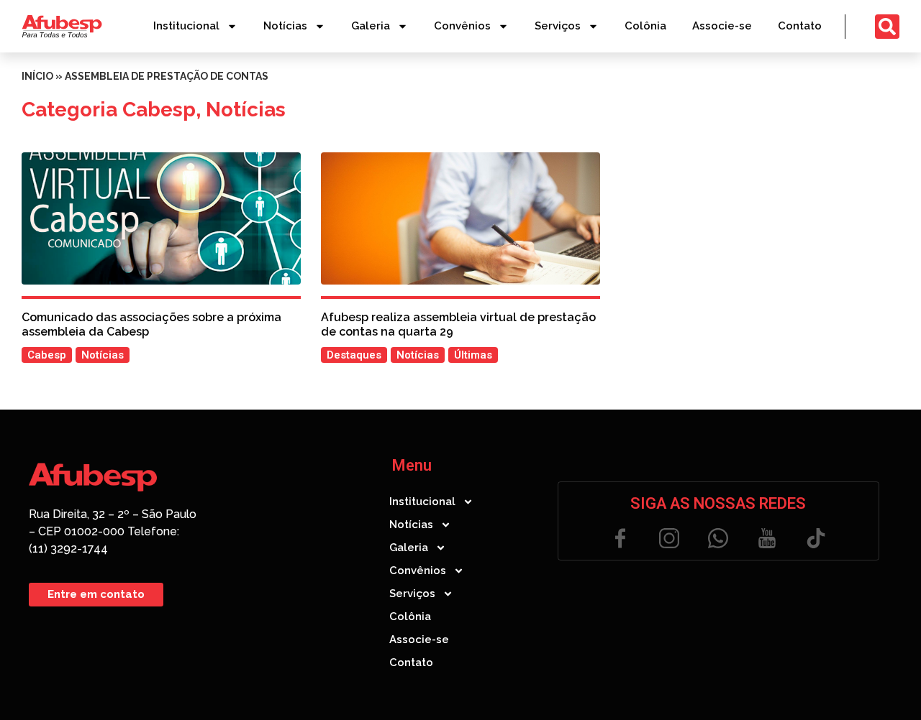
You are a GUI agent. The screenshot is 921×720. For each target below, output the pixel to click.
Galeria (370, 25)
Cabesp (159, 109)
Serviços (558, 25)
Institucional (186, 25)
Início (37, 76)
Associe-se (722, 25)
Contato (800, 25)
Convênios (462, 25)
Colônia (645, 25)
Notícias (285, 25)
